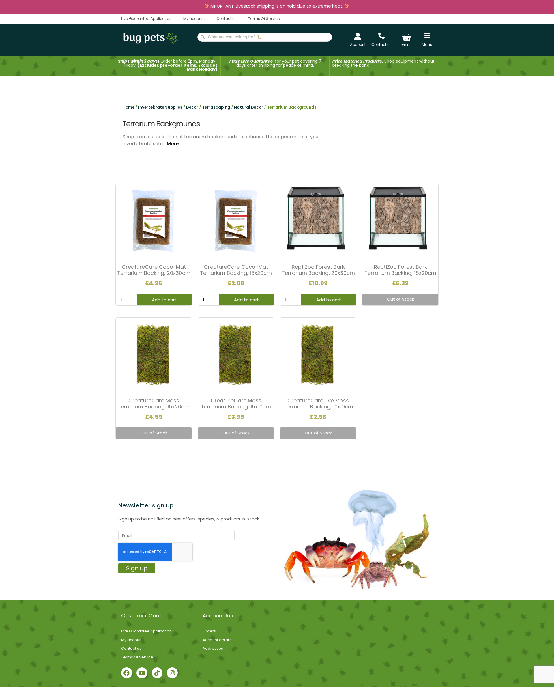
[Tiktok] (157, 672)
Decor (192, 107)
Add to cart (164, 300)
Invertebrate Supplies (160, 107)
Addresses (213, 648)
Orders (209, 631)
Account (358, 44)
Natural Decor (248, 107)
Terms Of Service (264, 18)
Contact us (226, 18)
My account (194, 18)
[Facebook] (126, 672)
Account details (217, 640)
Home (128, 107)
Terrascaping (216, 107)
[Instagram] (172, 672)
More (173, 143)
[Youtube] (141, 672)
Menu (427, 44)
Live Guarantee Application (146, 18)
